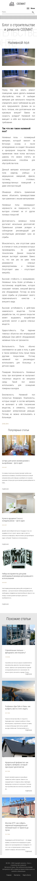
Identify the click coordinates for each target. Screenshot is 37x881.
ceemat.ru (23, 863)
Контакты (17, 875)
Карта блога (27, 875)
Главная (8, 875)
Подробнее (5, 489)
